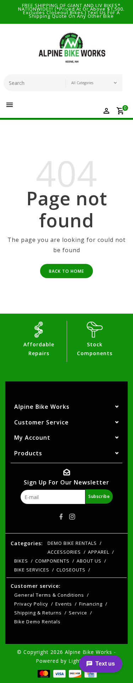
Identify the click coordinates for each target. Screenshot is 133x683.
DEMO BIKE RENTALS (72, 543)
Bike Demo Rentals (37, 621)
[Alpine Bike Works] (72, 51)
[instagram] (72, 516)
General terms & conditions (49, 595)
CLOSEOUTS (70, 570)
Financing (90, 604)
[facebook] (61, 516)
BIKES (21, 561)
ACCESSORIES (64, 552)
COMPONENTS (52, 561)
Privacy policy (31, 604)
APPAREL (98, 552)
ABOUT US (89, 561)
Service (78, 612)
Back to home (66, 271)
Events (63, 604)
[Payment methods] (43, 673)
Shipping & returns (38, 612)
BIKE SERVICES (31, 570)
